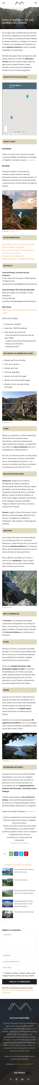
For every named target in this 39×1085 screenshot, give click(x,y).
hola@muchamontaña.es (19, 843)
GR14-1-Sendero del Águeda (13, 247)
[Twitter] (21, 854)
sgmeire (10, 422)
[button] (3, 3)
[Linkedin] (22, 1079)
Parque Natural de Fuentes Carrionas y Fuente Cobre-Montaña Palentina (23, 903)
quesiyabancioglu (13, 761)
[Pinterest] (26, 854)
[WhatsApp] (11, 854)
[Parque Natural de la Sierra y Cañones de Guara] (7, 872)
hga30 (10, 607)
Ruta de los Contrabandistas (13, 256)
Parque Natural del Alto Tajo (24, 912)
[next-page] (7, 922)
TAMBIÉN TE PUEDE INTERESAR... (18, 865)
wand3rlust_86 (13, 231)
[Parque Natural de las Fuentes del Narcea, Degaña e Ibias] (7, 893)
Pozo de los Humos (21, 880)
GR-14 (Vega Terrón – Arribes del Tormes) (18, 244)
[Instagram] (16, 1079)
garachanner (30, 811)
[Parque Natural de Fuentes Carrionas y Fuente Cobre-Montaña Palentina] (7, 903)
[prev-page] (3, 922)
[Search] (36, 3)
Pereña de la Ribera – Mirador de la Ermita (18, 259)
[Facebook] (16, 854)
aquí (28, 160)
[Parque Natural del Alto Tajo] (7, 914)
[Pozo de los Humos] (7, 882)
